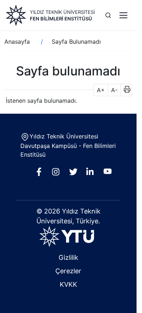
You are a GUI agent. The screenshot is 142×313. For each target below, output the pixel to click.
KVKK (68, 284)
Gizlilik (68, 257)
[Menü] (123, 15)
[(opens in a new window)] (68, 236)
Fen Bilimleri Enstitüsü (61, 18)
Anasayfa (17, 41)
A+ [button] (101, 90)
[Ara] (108, 15)
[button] (125, 90)
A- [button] (114, 90)
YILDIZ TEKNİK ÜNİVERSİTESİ (62, 12)
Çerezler (68, 271)
